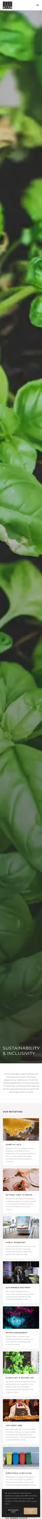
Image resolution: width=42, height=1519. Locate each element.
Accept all (30, 1511)
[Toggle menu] (37, 5)
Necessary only (13, 1511)
